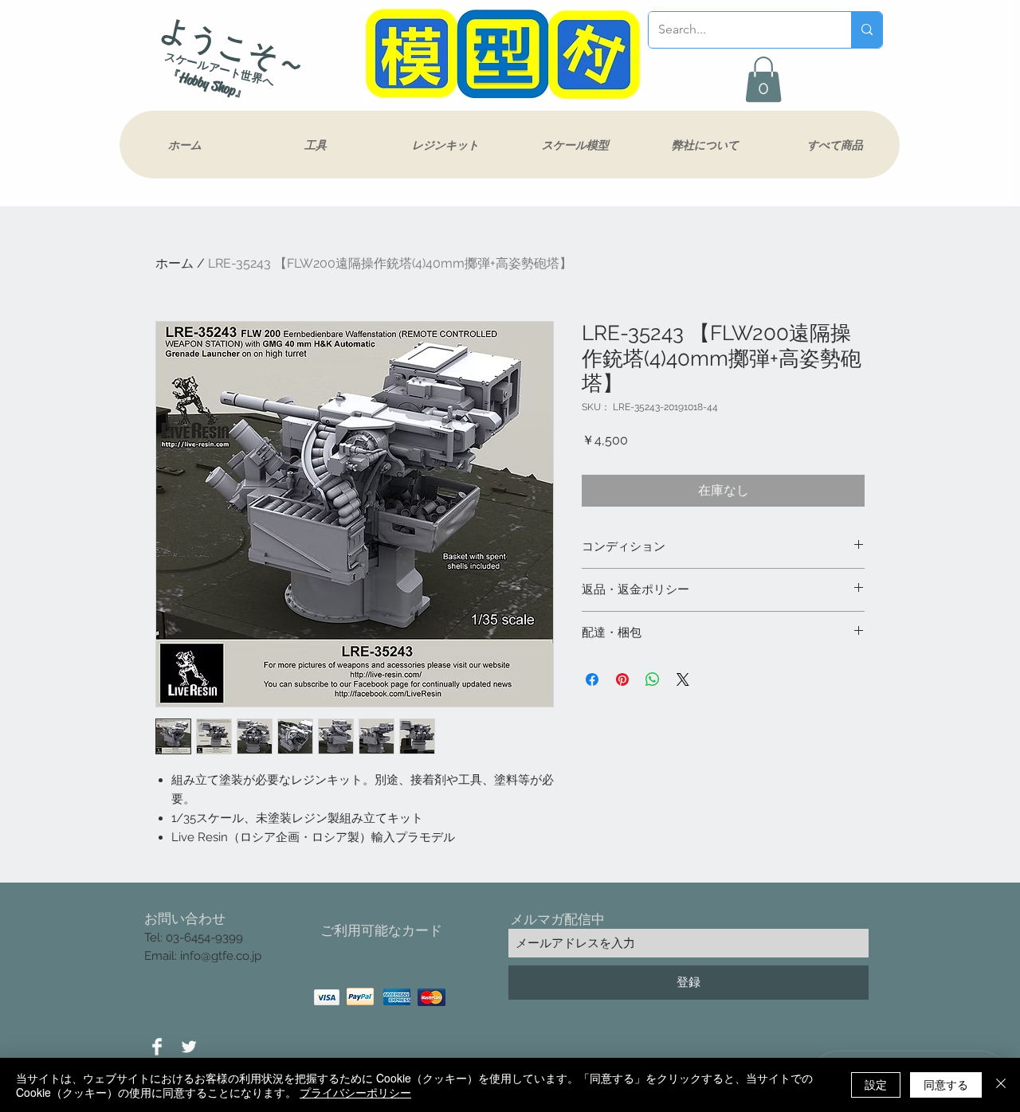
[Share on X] (682, 679)
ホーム (174, 263)
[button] (763, 79)
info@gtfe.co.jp (220, 956)
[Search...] (866, 30)
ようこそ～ (233, 47)
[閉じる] (1000, 1085)
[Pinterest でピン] (622, 679)
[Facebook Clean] (157, 1046)
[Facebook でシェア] (592, 679)
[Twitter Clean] (189, 1046)
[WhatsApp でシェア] (652, 679)
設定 (876, 1084)
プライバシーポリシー (355, 1092)
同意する (946, 1084)
